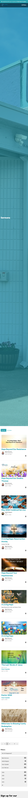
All (2, 785)
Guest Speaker (14, 764)
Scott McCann (14, 767)
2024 (14, 778)
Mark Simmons (14, 758)
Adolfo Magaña (14, 761)
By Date (3, 430)
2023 (14, 782)
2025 (14, 775)
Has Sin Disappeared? (7, 753)
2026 (14, 772)
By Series (9, 430)
